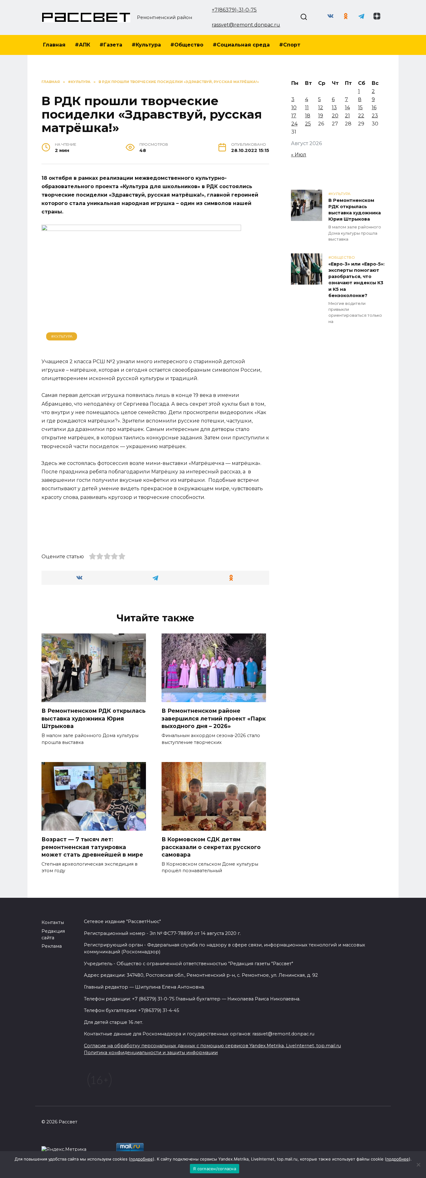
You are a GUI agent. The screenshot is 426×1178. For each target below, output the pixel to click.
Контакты (52, 922)
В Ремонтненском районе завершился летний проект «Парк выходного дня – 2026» (214, 718)
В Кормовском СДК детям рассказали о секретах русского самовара (211, 847)
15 (360, 107)
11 (307, 107)
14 (347, 107)
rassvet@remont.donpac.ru (246, 25)
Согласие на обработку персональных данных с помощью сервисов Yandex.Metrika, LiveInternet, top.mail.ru (212, 1045)
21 (347, 116)
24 (294, 124)
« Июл (298, 155)
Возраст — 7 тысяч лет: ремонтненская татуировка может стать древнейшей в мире (92, 847)
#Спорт (289, 45)
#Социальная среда (241, 45)
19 (320, 116)
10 (294, 107)
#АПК (82, 45)
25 (308, 124)
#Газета (110, 45)
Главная (54, 45)
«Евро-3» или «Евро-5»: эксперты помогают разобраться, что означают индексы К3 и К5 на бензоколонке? (356, 279)
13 (334, 107)
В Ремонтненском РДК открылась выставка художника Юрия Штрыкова (93, 718)
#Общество (186, 45)
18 (307, 116)
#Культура (146, 45)
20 (335, 116)
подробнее (141, 1158)
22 (361, 116)
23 (375, 116)
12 (320, 107)
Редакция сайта (53, 934)
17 (293, 116)
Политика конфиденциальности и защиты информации (151, 1052)
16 (374, 107)
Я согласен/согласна (214, 1168)
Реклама (51, 946)
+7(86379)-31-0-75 (234, 10)
